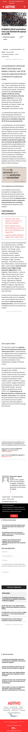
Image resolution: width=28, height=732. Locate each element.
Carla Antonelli (10, 52)
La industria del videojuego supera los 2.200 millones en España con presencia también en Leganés (14, 599)
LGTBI (16, 54)
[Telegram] (19, 43)
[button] (24, 7)
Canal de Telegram (7, 451)
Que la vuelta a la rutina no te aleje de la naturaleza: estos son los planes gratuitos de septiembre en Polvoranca (13, 688)
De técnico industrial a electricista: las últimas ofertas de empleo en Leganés (13, 667)
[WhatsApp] (12, 43)
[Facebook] (5, 43)
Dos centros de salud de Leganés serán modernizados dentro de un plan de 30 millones (13, 526)
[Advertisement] (14, 326)
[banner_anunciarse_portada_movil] (14, 175)
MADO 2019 (5, 56)
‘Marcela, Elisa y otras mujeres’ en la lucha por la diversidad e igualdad (13, 221)
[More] (23, 43)
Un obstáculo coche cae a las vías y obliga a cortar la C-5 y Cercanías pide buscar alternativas (13, 534)
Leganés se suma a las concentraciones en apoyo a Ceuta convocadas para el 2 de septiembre (14, 681)
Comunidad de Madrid (15, 49)
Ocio (23, 49)
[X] (8, 43)
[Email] (15, 43)
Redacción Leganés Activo (9, 38)
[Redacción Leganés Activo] (5, 484)
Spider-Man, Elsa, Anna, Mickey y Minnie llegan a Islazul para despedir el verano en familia (14, 607)
